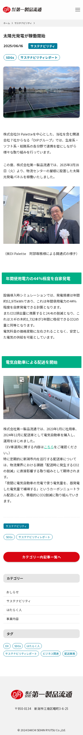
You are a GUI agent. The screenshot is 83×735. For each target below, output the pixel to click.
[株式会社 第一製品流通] (22, 9)
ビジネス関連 (51, 653)
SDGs (10, 57)
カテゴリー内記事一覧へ (41, 556)
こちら (49, 446)
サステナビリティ (43, 46)
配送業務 (69, 653)
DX (7, 646)
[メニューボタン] (77, 9)
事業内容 (12, 618)
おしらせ (12, 592)
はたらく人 (14, 610)
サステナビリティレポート (39, 57)
